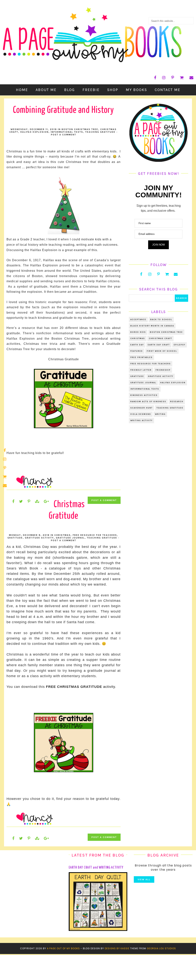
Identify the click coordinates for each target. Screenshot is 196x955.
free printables (141, 357)
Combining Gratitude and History (63, 110)
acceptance (138, 319)
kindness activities (144, 395)
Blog (69, 90)
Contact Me (167, 90)
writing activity (141, 420)
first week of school (162, 351)
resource (28, 327)
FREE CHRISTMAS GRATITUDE (74, 687)
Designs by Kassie (117, 948)
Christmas (62, 535)
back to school (161, 319)
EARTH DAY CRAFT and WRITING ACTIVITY (96, 867)
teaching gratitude (100, 132)
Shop (112, 90)
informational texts (67, 132)
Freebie (91, 90)
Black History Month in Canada (152, 326)
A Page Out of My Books (63, 948)
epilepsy (179, 345)
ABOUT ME (46, 90)
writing (160, 414)
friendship (163, 370)
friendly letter (141, 370)
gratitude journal (70, 537)
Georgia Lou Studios (161, 948)
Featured (136, 351)
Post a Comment (63, 134)
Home (22, 90)
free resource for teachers (95, 535)
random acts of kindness (148, 401)
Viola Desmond (140, 414)
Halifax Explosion (34, 132)
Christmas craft (160, 338)
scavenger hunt (141, 408)
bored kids (138, 332)
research (176, 401)
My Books (136, 90)
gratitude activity (39, 537)
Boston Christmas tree (80, 129)
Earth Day (137, 345)
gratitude (15, 537)
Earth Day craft (159, 345)
